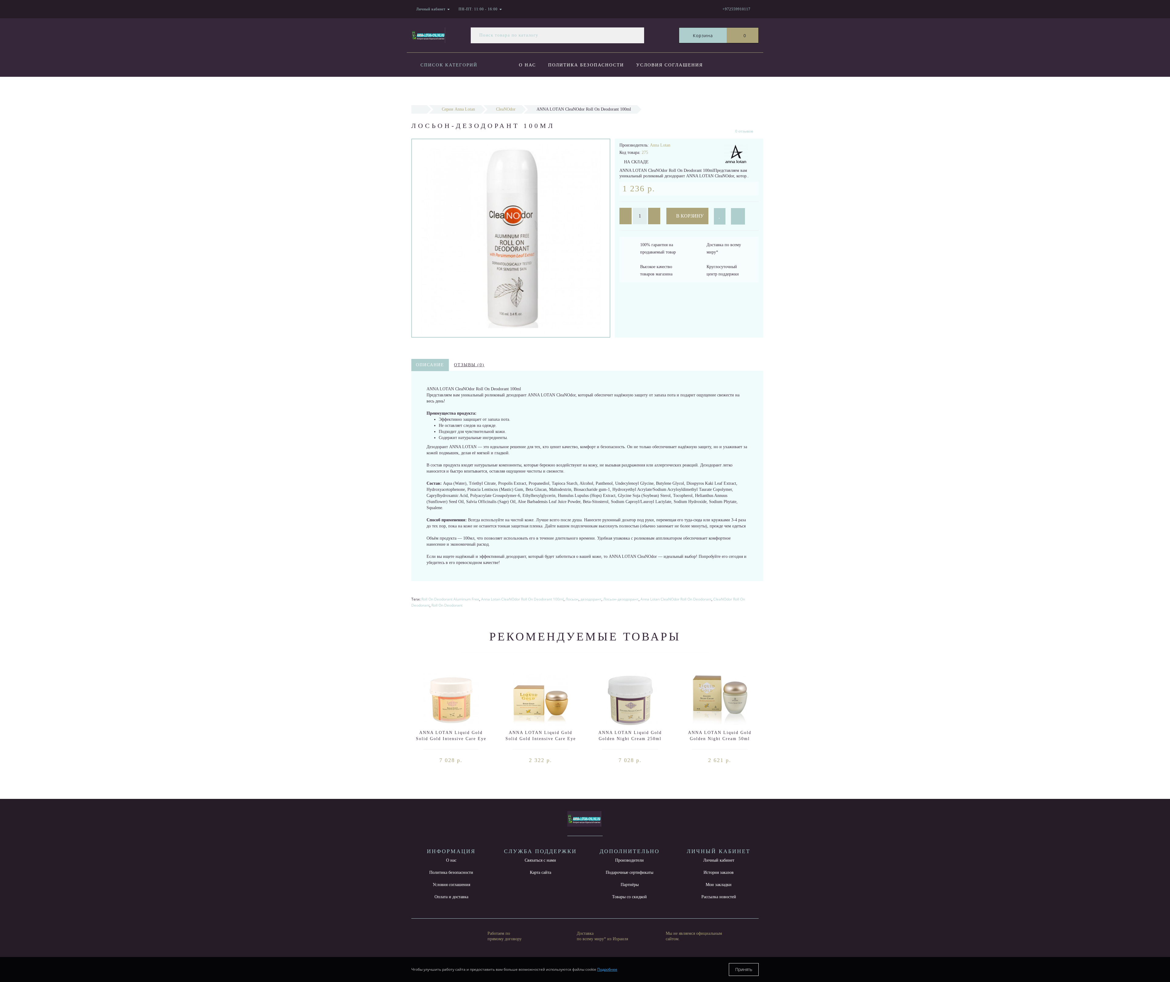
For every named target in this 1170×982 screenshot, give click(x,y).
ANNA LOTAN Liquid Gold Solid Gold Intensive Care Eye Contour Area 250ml (451, 738)
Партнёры (630, 884)
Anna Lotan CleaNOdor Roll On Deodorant (675, 599)
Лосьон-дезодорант (621, 599)
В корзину (689, 215)
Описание (430, 365)
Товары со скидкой (629, 897)
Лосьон (572, 599)
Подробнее (607, 969)
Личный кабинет (718, 860)
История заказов (719, 872)
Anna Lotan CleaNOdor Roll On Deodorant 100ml (522, 599)
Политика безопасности (586, 64)
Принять (743, 969)
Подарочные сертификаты (629, 872)
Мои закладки (719, 884)
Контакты (644, 89)
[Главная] (419, 109)
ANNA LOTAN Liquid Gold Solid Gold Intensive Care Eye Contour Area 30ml (540, 738)
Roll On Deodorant (447, 605)
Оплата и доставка (548, 89)
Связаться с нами (540, 860)
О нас (527, 64)
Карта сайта (540, 872)
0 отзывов (744, 131)
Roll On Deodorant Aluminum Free (450, 599)
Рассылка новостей (718, 897)
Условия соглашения (669, 64)
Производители (629, 860)
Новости (603, 89)
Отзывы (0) (469, 365)
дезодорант (590, 599)
